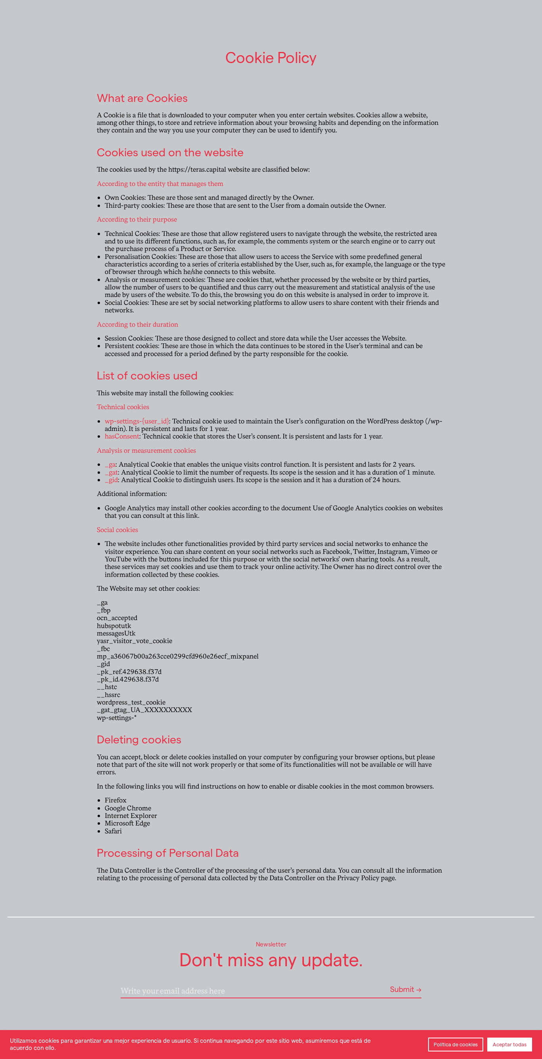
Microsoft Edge (127, 823)
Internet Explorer (131, 815)
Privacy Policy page (366, 878)
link (192, 515)
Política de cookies (456, 1044)
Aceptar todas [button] (510, 1044)
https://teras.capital (196, 169)
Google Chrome (128, 808)
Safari (113, 831)
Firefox (116, 800)
